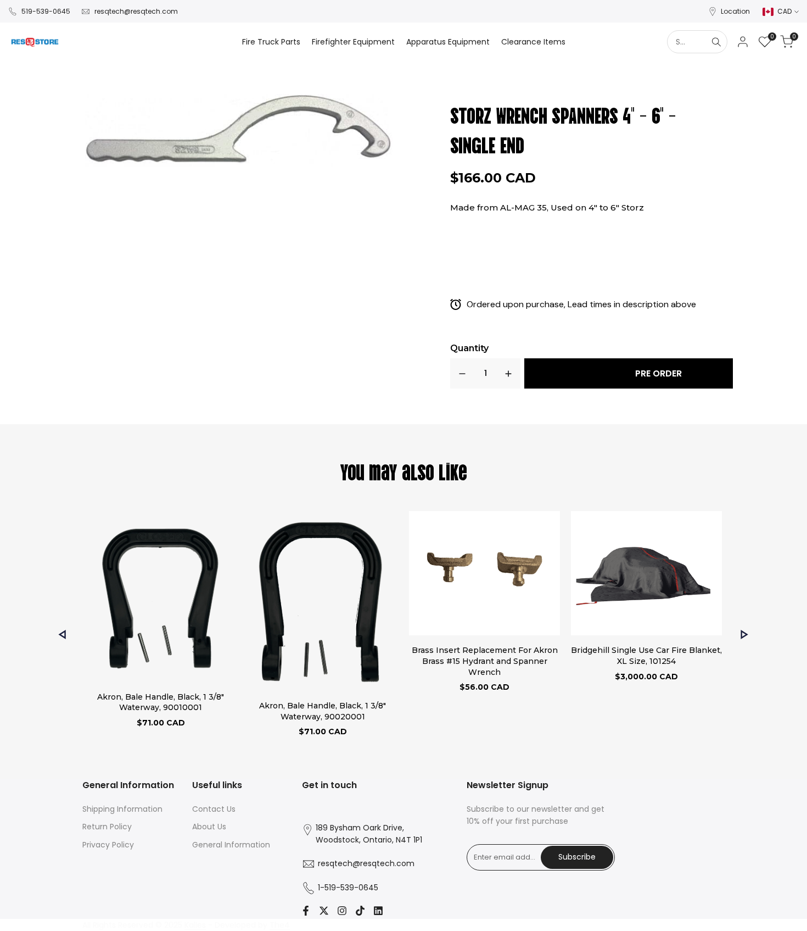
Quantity (469, 348)
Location (735, 11)
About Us (209, 826)
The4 (280, 924)
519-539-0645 (45, 11)
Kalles (195, 924)
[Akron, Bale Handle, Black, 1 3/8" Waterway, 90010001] (160, 598)
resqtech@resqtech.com (136, 11)
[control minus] (462, 373)
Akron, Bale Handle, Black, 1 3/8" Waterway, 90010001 (160, 702)
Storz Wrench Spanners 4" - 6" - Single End (563, 129)
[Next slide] (745, 634)
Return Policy (107, 826)
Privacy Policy (108, 844)
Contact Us (214, 808)
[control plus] (508, 373)
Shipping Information (122, 808)
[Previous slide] (62, 634)
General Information (231, 844)
